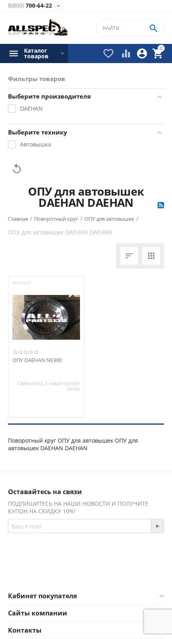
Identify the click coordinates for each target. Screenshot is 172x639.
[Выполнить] (157, 526)
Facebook (75, 572)
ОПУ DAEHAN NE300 (37, 360)
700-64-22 (30, 5)
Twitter (118, 572)
